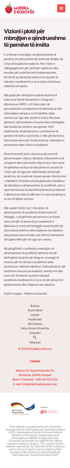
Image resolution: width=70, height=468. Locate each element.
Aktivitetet (35, 323)
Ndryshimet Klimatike (35, 328)
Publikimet (35, 319)
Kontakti (35, 333)
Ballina (35, 305)
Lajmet (35, 314)
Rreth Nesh (35, 310)
